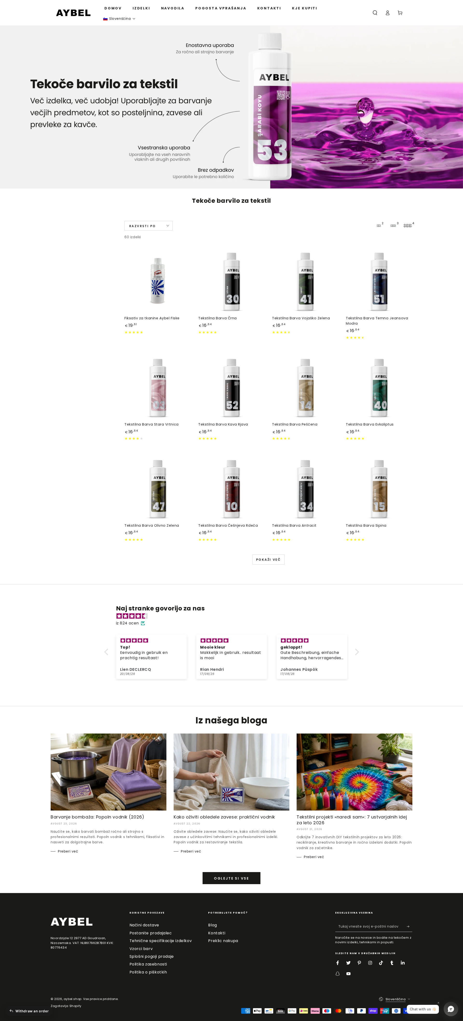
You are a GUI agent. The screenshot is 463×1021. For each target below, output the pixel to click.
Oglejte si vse (231, 878)
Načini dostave (144, 925)
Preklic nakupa (223, 941)
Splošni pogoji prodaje (151, 956)
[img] (234, 616)
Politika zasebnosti (148, 964)
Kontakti (216, 933)
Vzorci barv (141, 948)
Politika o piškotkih (148, 972)
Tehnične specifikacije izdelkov (160, 941)
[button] (119, 18)
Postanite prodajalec (150, 933)
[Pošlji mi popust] (409, 926)
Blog (212, 925)
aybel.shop (73, 999)
